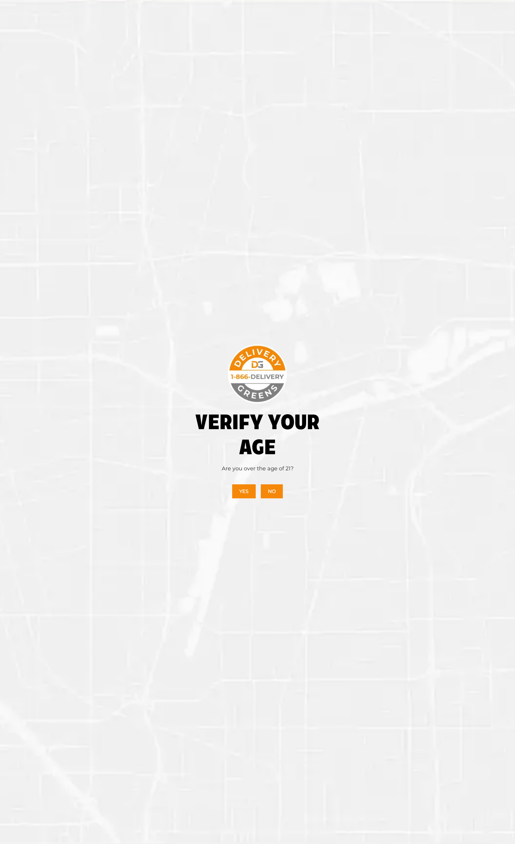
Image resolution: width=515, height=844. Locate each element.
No (272, 491)
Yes (244, 491)
